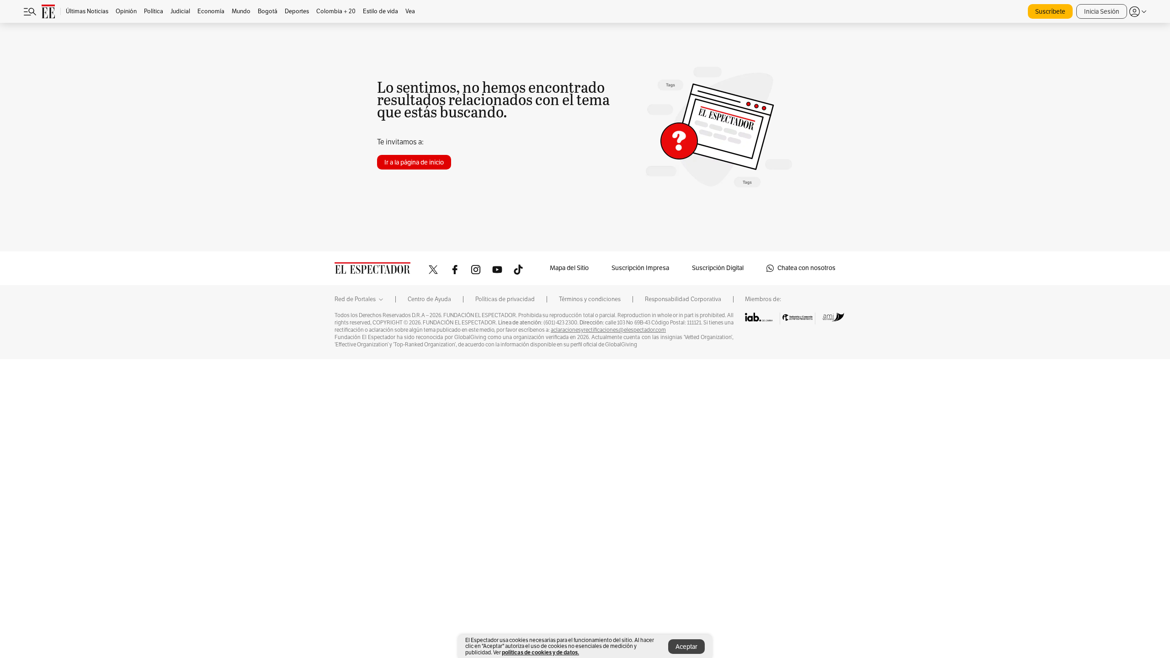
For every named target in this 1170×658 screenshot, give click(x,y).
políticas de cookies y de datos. (540, 652)
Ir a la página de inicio (414, 162)
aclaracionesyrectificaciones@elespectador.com (608, 330)
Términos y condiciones (590, 299)
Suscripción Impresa (640, 268)
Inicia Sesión (1101, 12)
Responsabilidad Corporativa (683, 299)
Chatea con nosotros (806, 268)
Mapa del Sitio (569, 268)
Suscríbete (1050, 12)
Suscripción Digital (718, 268)
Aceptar (686, 647)
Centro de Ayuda (429, 299)
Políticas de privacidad (505, 299)
